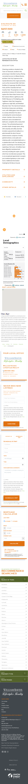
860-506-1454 (9, 371)
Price (5, 525)
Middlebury (4, 593)
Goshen (4, 626)
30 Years (7, 521)
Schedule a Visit (19, 437)
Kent (3, 629)
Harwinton (4, 605)
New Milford (5, 632)
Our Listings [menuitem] (4, 701)
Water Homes (6, 680)
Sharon (3, 614)
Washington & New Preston (9, 623)
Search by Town (7, 580)
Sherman (4, 617)
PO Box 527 (4, 717)
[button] (26, 10)
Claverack (21, 344)
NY (11, 344)
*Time (4, 461)
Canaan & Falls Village (7, 596)
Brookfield (4, 584)
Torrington (4, 662)
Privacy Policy (6, 503)
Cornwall (4, 602)
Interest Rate (7, 535)
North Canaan (5, 653)
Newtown (4, 647)
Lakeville (4, 638)
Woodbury (4, 635)
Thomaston (4, 659)
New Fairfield (5, 641)
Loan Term (6, 517)
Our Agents (13, 376)
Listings (7, 344)
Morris (3, 608)
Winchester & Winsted (7, 668)
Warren (3, 620)
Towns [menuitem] (3, 703)
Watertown (4, 665)
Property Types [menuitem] (5, 705)
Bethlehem (4, 587)
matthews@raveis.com (6, 725)
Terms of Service (14, 503)
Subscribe (11, 424)
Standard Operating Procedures (10, 745)
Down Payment (7, 530)
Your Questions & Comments (11, 467)
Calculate (14, 543)
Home (3, 344)
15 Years (14, 521)
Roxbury (4, 611)
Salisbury (4, 656)
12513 (5, 346)
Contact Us (6, 376)
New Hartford (5, 644)
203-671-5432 (4, 729)
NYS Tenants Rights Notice (9, 747)
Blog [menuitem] (2, 709)
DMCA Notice (13, 764)
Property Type (7, 674)
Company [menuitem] (3, 711)
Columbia (15, 344)
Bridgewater (5, 599)
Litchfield (4, 590)
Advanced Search (14, 15)
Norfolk (4, 650)
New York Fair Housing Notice (9, 743)
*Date (4, 455)
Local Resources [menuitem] (5, 707)
